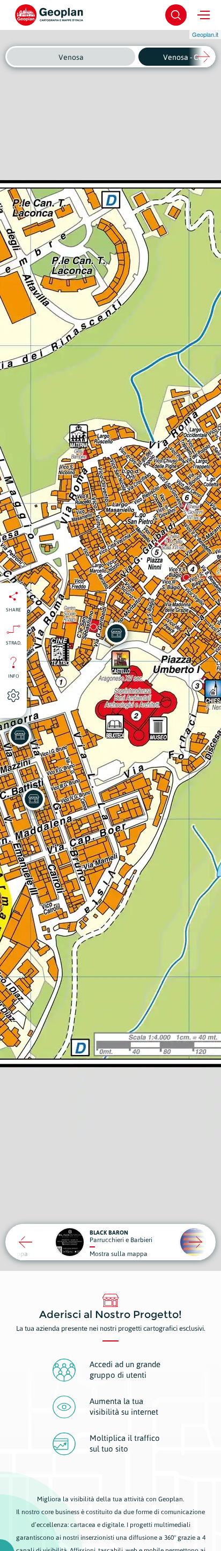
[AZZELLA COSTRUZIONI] (34, 799)
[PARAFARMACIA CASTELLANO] (20, 735)
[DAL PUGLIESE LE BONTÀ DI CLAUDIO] (116, 633)
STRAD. (13, 642)
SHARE (13, 609)
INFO (13, 675)
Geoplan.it (205, 34)
